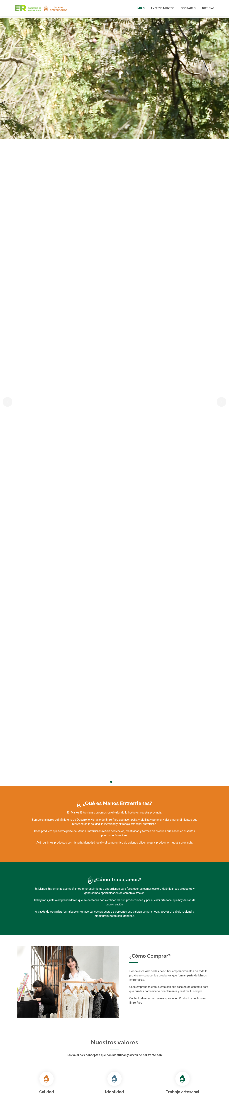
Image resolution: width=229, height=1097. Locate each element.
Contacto (188, 8)
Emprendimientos (162, 8)
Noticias (208, 8)
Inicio (141, 8)
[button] (17, 402)
